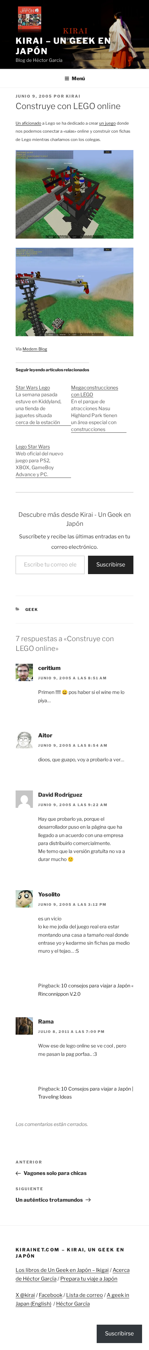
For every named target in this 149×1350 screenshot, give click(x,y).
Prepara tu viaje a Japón (88, 1279)
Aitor (45, 735)
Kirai (73, 96)
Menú (78, 78)
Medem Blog (35, 349)
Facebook (50, 1295)
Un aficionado (28, 123)
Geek (31, 609)
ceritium (49, 668)
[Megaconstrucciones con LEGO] (98, 405)
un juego (107, 123)
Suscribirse (110, 564)
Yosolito (49, 894)
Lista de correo (84, 1295)
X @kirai (25, 1295)
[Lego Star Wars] (43, 457)
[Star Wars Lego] (43, 401)
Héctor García (73, 1304)
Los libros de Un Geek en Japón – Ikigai (62, 1270)
